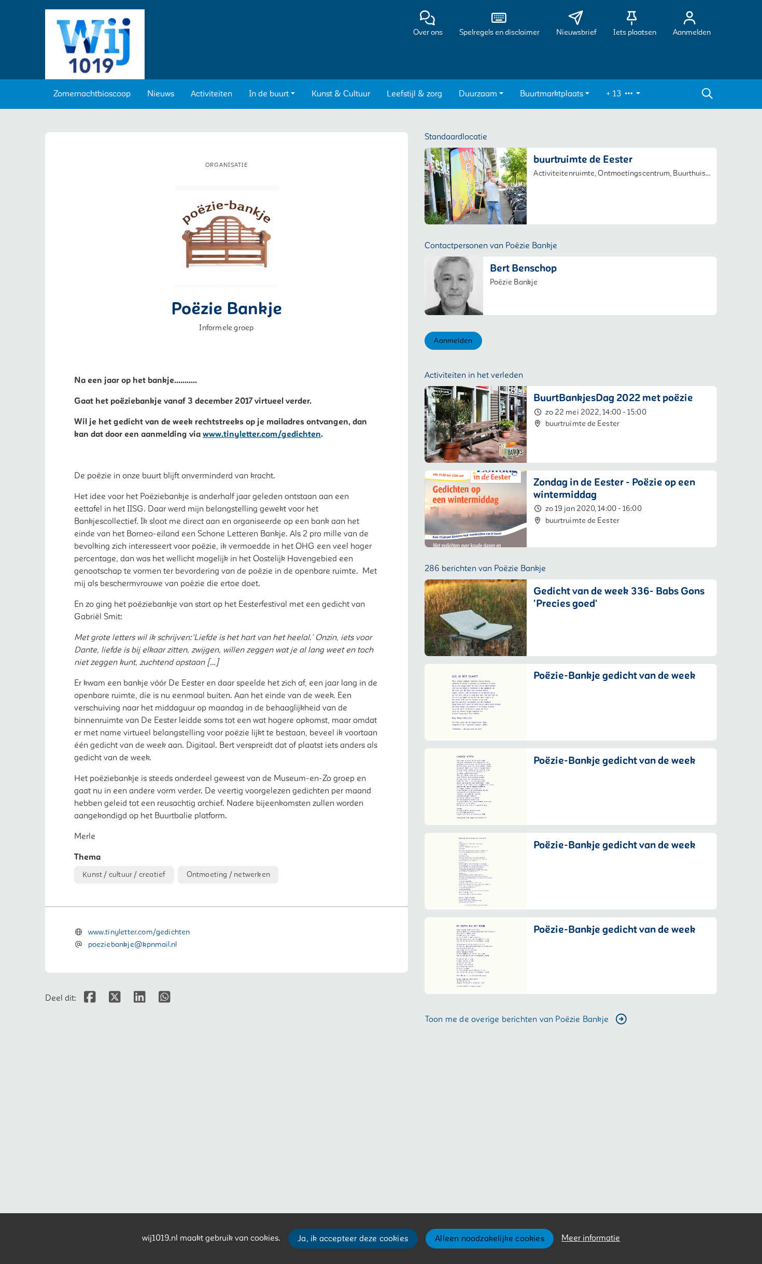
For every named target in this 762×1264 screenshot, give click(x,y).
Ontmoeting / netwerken (228, 874)
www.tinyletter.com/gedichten (262, 434)
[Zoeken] (707, 94)
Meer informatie (590, 1238)
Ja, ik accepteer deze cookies (353, 1238)
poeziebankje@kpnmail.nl (132, 944)
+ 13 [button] (615, 94)
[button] (92, 93)
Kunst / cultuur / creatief (123, 874)
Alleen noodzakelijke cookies (489, 1238)
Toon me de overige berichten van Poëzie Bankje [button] (517, 1019)
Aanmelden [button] (453, 340)
